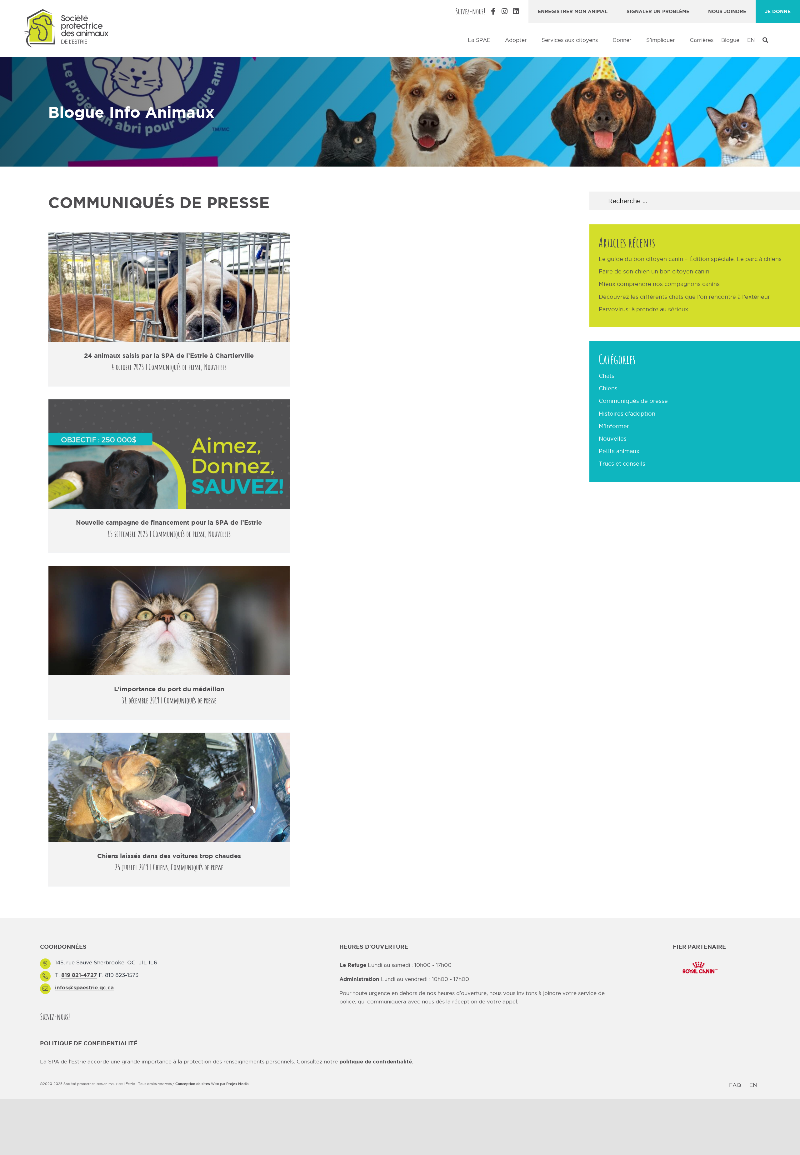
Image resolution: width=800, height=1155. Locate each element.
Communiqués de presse (175, 367)
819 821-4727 (79, 975)
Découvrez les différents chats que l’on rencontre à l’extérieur (684, 297)
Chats (606, 376)
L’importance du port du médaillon (169, 688)
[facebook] (78, 1016)
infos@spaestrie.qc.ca (84, 987)
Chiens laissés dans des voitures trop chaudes (169, 855)
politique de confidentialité (375, 1061)
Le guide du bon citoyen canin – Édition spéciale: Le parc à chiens (690, 259)
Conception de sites (192, 1084)
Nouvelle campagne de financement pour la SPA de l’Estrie (169, 522)
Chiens (160, 867)
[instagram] (90, 1016)
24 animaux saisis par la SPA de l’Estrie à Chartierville (169, 355)
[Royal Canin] (699, 961)
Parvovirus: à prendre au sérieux (643, 309)
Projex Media (237, 1084)
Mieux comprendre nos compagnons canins (659, 284)
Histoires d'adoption (627, 414)
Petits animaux (619, 451)
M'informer (614, 426)
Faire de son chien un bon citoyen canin (654, 271)
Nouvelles (215, 367)
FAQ (735, 1085)
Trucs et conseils (622, 464)
